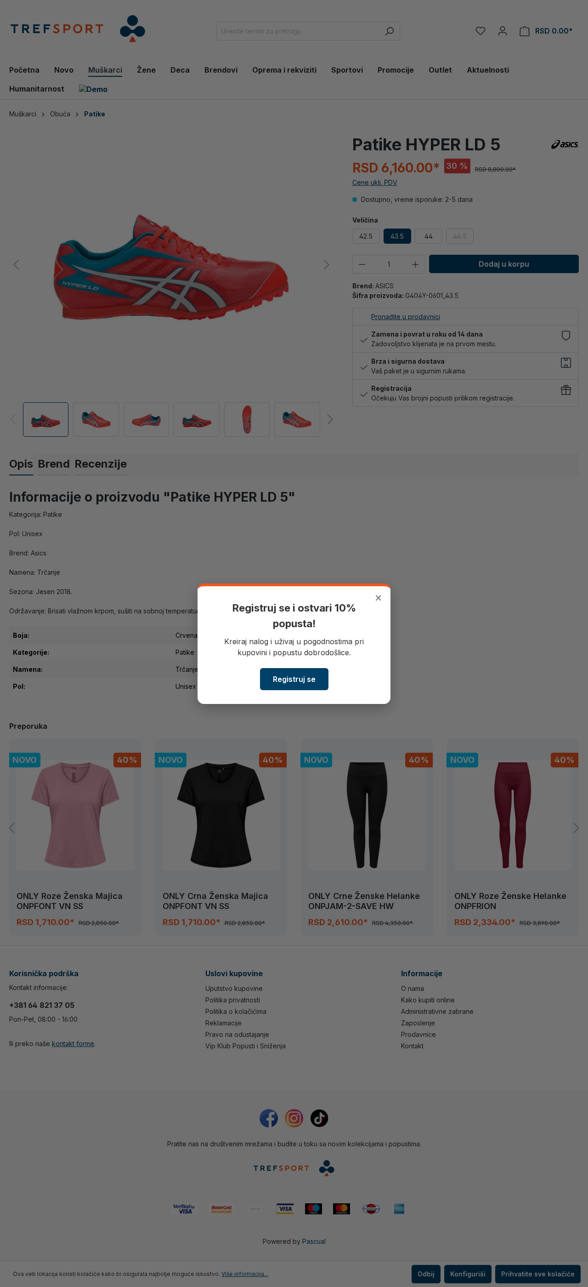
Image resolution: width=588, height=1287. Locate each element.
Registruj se (294, 679)
